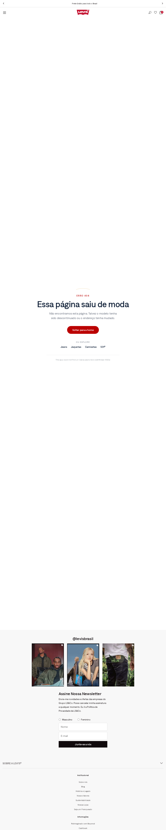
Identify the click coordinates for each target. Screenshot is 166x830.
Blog (83, 787)
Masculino (67, 719)
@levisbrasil (83, 638)
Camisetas (91, 347)
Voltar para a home (83, 329)
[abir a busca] (150, 12)
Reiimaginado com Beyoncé (83, 824)
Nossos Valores (83, 796)
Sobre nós (83, 782)
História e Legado (83, 791)
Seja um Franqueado (83, 809)
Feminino (85, 719)
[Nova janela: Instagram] (48, 664)
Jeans (64, 347)
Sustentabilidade (83, 800)
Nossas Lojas (83, 805)
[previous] (3, 3)
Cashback (83, 828)
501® (103, 347)
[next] (162, 3)
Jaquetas (76, 347)
